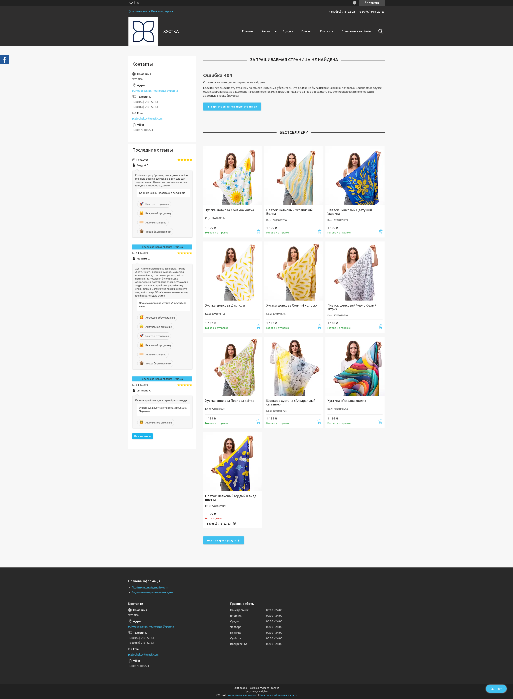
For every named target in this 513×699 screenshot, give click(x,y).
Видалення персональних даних (153, 592)
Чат (499, 688)
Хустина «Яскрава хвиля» (346, 400)
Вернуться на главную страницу (234, 106)
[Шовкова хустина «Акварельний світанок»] (293, 366)
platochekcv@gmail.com (147, 118)
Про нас (306, 31)
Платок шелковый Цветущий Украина (349, 211)
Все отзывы (142, 436)
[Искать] (380, 31)
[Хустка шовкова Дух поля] (232, 271)
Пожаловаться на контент (242, 695)
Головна (247, 31)
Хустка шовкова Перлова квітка (229, 400)
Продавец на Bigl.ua (256, 691)
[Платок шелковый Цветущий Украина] (355, 175)
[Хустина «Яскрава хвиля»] (355, 366)
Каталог (267, 31)
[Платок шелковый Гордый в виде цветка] (232, 461)
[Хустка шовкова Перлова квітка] (232, 366)
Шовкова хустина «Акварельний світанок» (290, 402)
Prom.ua (274, 688)
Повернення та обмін (356, 31)
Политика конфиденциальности (278, 695)
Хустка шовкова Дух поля (225, 305)
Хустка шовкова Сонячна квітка (229, 210)
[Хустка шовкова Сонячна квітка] (232, 175)
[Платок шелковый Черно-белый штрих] (355, 271)
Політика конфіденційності (150, 587)
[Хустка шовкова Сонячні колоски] (293, 271)
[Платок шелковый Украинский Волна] (293, 175)
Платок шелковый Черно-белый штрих (351, 307)
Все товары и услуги (222, 540)
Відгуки (288, 31)
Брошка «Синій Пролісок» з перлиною (162, 192)
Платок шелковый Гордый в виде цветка (230, 497)
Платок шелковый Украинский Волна (289, 211)
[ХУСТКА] (143, 31)
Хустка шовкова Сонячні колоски (291, 305)
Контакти (326, 31)
